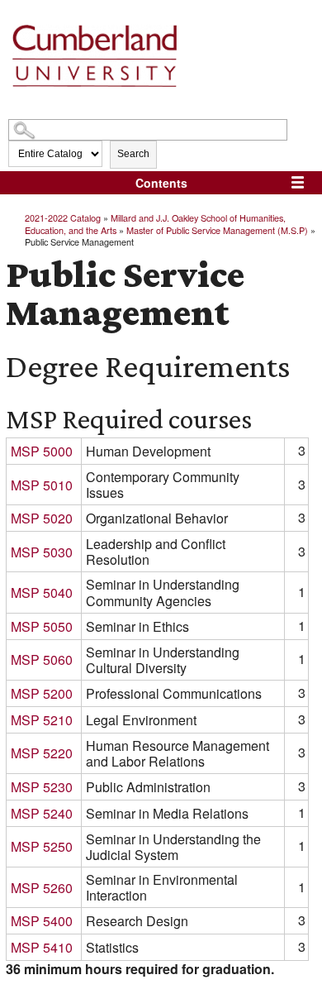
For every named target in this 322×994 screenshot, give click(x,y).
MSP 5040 (42, 592)
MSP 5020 (42, 518)
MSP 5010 (42, 485)
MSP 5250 (42, 846)
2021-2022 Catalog (63, 217)
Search (133, 154)
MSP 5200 (42, 693)
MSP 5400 (42, 920)
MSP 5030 (42, 552)
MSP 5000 (42, 451)
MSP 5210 (42, 719)
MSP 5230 (42, 786)
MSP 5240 (42, 813)
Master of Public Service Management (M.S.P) (217, 230)
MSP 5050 (42, 626)
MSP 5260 (42, 887)
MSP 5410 (42, 947)
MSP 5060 (42, 659)
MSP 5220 (42, 752)
